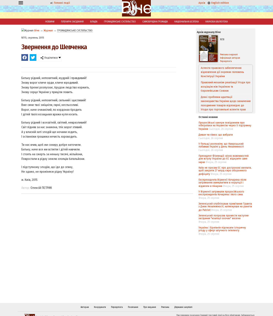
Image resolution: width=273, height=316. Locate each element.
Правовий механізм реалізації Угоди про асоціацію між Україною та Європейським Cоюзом (225, 79)
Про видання (149, 307)
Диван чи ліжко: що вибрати (216, 134)
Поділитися (50, 57)
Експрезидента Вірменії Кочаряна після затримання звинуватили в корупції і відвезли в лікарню (222, 183)
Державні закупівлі (183, 307)
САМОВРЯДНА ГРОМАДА (155, 21)
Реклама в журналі (229, 54)
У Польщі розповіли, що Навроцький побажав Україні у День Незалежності (221, 145)
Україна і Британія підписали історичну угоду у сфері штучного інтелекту (222, 229)
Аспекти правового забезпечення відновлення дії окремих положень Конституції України (222, 71)
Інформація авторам (230, 58)
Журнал (48, 30)
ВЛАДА (93, 21)
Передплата (226, 61)
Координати (100, 307)
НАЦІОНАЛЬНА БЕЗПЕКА (186, 21)
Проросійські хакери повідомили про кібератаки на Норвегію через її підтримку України (225, 126)
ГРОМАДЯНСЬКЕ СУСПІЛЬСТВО (120, 21)
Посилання (133, 307)
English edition (219, 2)
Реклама (165, 307)
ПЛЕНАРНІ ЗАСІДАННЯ (72, 21)
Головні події (61, 2)
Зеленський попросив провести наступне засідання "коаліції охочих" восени (224, 217)
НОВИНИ (49, 21)
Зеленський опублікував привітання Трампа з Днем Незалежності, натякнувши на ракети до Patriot (225, 207)
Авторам (85, 307)
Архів (202, 2)
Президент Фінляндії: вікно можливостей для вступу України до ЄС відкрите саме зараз (223, 159)
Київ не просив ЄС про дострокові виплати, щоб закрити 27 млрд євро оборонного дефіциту (225, 171)
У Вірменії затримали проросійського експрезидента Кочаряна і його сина (221, 193)
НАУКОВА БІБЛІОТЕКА (216, 21)
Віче (36, 30)
